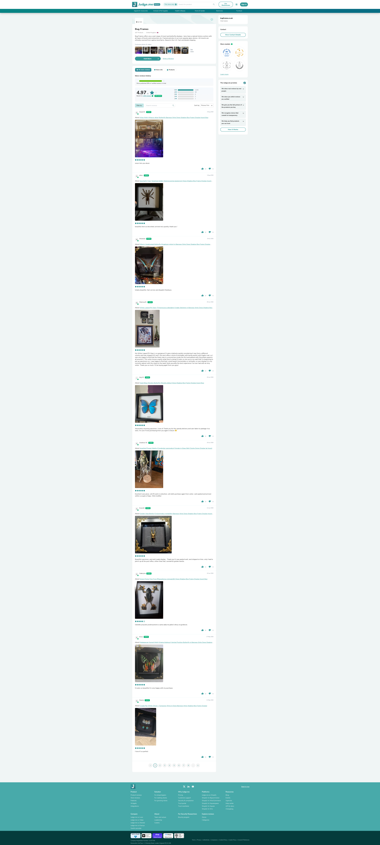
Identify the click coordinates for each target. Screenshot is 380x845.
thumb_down (210, 168)
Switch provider (136, 828)
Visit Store (147, 59)
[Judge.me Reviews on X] (184, 786)
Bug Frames (141, 29)
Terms (193, 840)
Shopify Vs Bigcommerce (210, 798)
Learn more (224, 74)
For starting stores (160, 798)
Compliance (214, 840)
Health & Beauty (180, 11)
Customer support (184, 798)
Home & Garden (200, 11)
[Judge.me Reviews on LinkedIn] (188, 786)
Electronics (219, 11)
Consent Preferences (243, 840)
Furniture (239, 11)
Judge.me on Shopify (209, 795)
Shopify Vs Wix (207, 809)
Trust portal (182, 803)
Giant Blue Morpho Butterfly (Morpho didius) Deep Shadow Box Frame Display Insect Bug (172, 383)
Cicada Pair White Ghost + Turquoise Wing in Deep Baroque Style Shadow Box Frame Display (173, 706)
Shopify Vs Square (208, 806)
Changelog (229, 809)
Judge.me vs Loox (137, 817)
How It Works (233, 129)
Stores (204, 817)
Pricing (180, 795)
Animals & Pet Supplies (160, 11)
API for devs (230, 806)
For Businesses (226, 4)
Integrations (135, 806)
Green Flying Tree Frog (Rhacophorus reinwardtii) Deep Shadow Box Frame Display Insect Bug (173, 579)
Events (228, 798)
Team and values (160, 817)
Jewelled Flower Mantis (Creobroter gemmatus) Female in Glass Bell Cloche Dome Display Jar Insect (176, 448)
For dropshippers (160, 795)
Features (134, 801)
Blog (227, 795)
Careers (157, 823)
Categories (205, 820)
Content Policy (223, 840)
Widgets (134, 803)
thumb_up (202, 168)
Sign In (244, 4)
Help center (230, 803)
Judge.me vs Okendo (138, 823)
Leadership (158, 820)
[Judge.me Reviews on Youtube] (193, 786)
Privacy (199, 840)
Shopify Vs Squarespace (210, 803)
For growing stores (160, 801)
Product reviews (136, 795)
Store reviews (135, 798)
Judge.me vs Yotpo (137, 820)
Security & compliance (185, 801)
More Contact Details (233, 35)
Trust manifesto (183, 806)
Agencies (229, 801)
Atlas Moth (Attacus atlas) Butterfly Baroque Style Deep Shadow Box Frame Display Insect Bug (174, 117)
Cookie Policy (232, 840)
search (214, 4)
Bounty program (183, 817)
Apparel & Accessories (141, 11)
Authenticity (206, 840)
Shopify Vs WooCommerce (211, 801)
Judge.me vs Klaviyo (138, 826)
